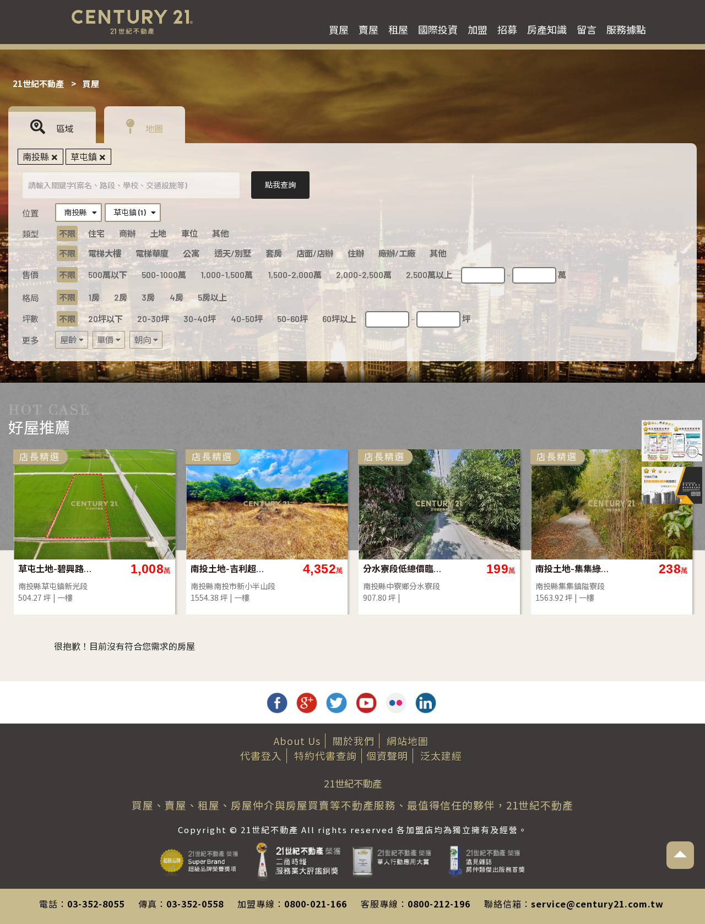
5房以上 (212, 297)
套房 (273, 253)
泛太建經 (441, 755)
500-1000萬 (164, 275)
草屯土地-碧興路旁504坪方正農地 (58, 568)
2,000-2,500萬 (364, 275)
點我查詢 (280, 184)
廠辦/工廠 (396, 253)
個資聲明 (387, 755)
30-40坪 (199, 319)
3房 (148, 297)
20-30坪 (153, 319)
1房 (94, 297)
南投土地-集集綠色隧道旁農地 (575, 568)
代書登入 (261, 755)
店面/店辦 (314, 253)
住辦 (356, 253)
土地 (158, 233)
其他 (220, 233)
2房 (120, 297)
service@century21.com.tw (597, 903)
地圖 (153, 128)
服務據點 (626, 29)
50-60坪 (292, 319)
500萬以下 (107, 275)
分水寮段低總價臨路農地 (403, 568)
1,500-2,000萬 (295, 275)
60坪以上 (339, 319)
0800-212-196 (439, 903)
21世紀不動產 (38, 83)
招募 (507, 29)
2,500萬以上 (429, 275)
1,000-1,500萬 (226, 275)
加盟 (477, 29)
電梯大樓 (104, 253)
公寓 (191, 253)
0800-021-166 (315, 903)
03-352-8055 (95, 903)
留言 (586, 29)
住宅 (96, 233)
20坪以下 (105, 319)
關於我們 (354, 740)
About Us (297, 740)
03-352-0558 (195, 903)
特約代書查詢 (325, 755)
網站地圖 (408, 740)
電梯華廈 (152, 253)
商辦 (127, 233)
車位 (189, 233)
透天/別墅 (232, 253)
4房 (176, 297)
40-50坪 (247, 319)
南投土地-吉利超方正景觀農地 (230, 568)
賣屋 (368, 29)
